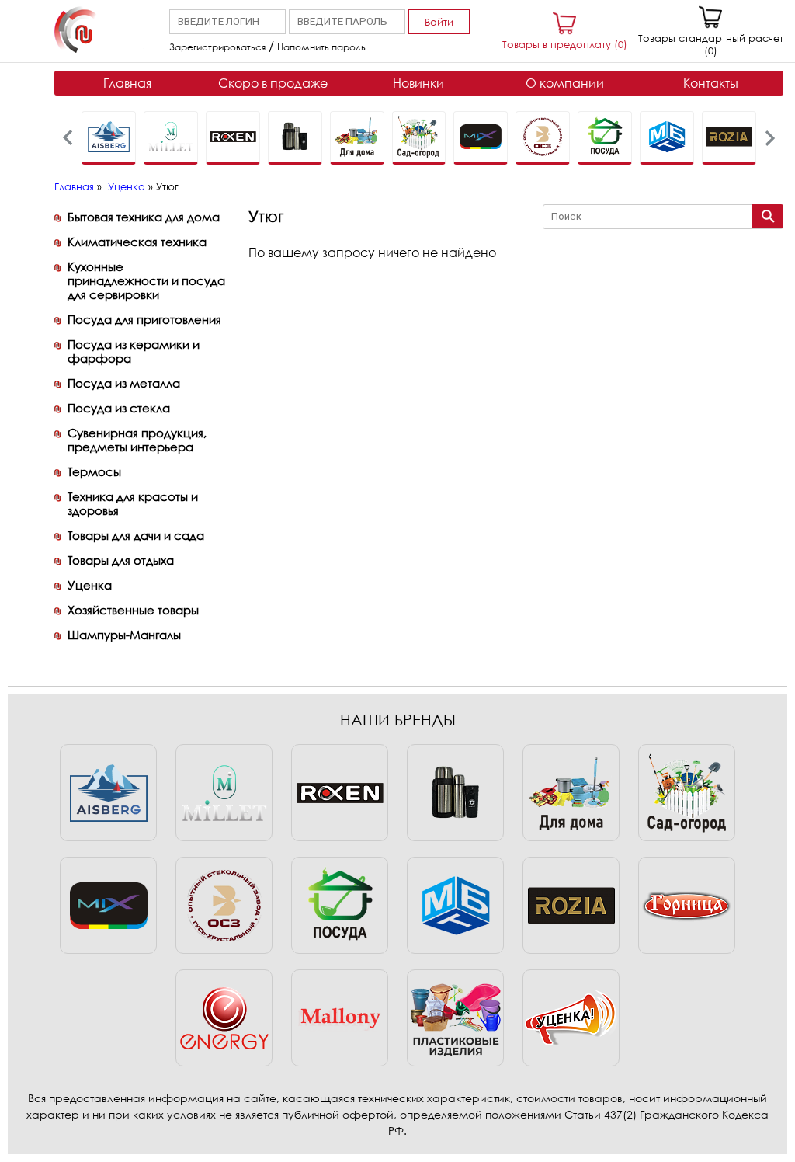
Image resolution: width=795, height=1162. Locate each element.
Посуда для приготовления (144, 319)
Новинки (418, 83)
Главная (127, 83)
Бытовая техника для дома (144, 217)
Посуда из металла (124, 383)
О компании (565, 83)
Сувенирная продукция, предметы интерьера (137, 440)
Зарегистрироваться (217, 47)
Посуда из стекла (119, 408)
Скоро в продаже (273, 83)
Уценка (126, 186)
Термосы (94, 471)
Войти (439, 22)
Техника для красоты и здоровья (133, 503)
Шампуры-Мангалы (124, 635)
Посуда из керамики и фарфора (134, 351)
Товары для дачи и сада (136, 535)
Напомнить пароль (321, 47)
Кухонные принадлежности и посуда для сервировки (146, 280)
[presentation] (68, 138)
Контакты (710, 83)
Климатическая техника (137, 242)
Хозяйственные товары (133, 610)
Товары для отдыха (121, 560)
